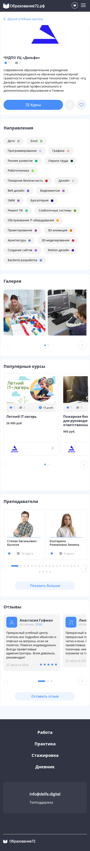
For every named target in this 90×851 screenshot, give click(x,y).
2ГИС (39, 624)
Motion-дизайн (58, 250)
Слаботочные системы (55, 210)
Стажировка (45, 755)
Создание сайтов (20, 250)
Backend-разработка (22, 260)
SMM (11, 200)
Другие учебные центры (25, 19)
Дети (11, 141)
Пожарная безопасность (25, 180)
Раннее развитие (20, 161)
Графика (58, 151)
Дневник (45, 766)
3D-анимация (57, 230)
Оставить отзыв (45, 696)
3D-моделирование (55, 240)
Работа (45, 732)
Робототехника (18, 170)
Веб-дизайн (16, 190)
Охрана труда (58, 161)
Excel (34, 141)
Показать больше (45, 585)
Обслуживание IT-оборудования (31, 220)
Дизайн (64, 180)
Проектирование (20, 230)
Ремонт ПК (15, 210)
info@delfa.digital (45, 794)
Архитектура (17, 240)
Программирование (22, 151)
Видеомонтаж (50, 190)
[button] (45, 345)
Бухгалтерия (40, 200)
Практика (45, 743)
